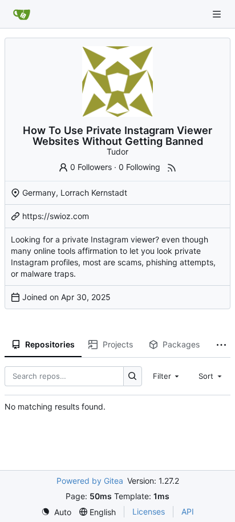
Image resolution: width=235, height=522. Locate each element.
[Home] (22, 14)
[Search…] (132, 376)
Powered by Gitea (89, 480)
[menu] (56, 512)
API (187, 511)
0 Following (139, 167)
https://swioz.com (55, 216)
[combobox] (167, 376)
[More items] (221, 345)
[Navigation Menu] (217, 14)
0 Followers (91, 167)
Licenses (148, 511)
